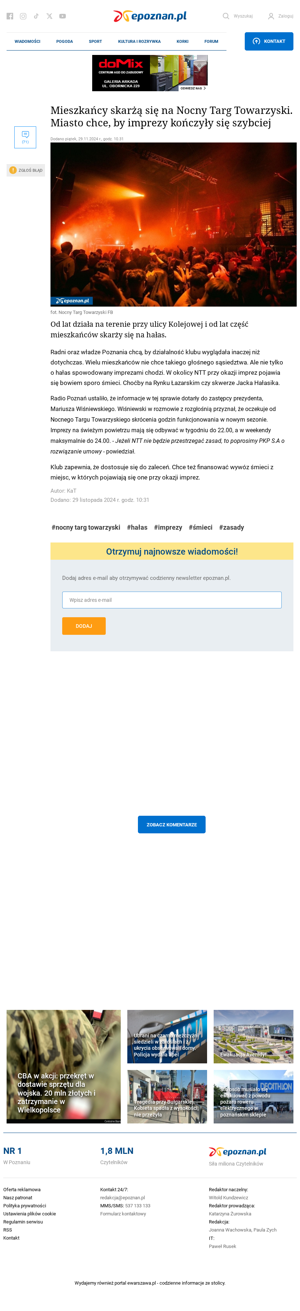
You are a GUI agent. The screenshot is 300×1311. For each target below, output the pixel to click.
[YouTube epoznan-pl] (62, 16)
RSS (7, 1230)
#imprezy (168, 527)
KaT (71, 490)
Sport (95, 41)
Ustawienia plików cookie (29, 1213)
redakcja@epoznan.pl (122, 1197)
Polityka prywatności (24, 1205)
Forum (211, 41)
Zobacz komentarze (172, 824)
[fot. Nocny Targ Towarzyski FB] (171, 224)
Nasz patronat (17, 1197)
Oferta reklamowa (22, 1189)
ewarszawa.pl (141, 1283)
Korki (182, 41)
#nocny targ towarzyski (86, 527)
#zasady (231, 527)
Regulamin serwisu (23, 1222)
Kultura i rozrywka (139, 41)
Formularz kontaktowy (123, 1213)
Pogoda (64, 41)
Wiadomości (27, 41)
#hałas (137, 527)
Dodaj (84, 626)
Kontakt (274, 41)
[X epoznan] (49, 16)
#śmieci (201, 527)
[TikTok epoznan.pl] (36, 16)
